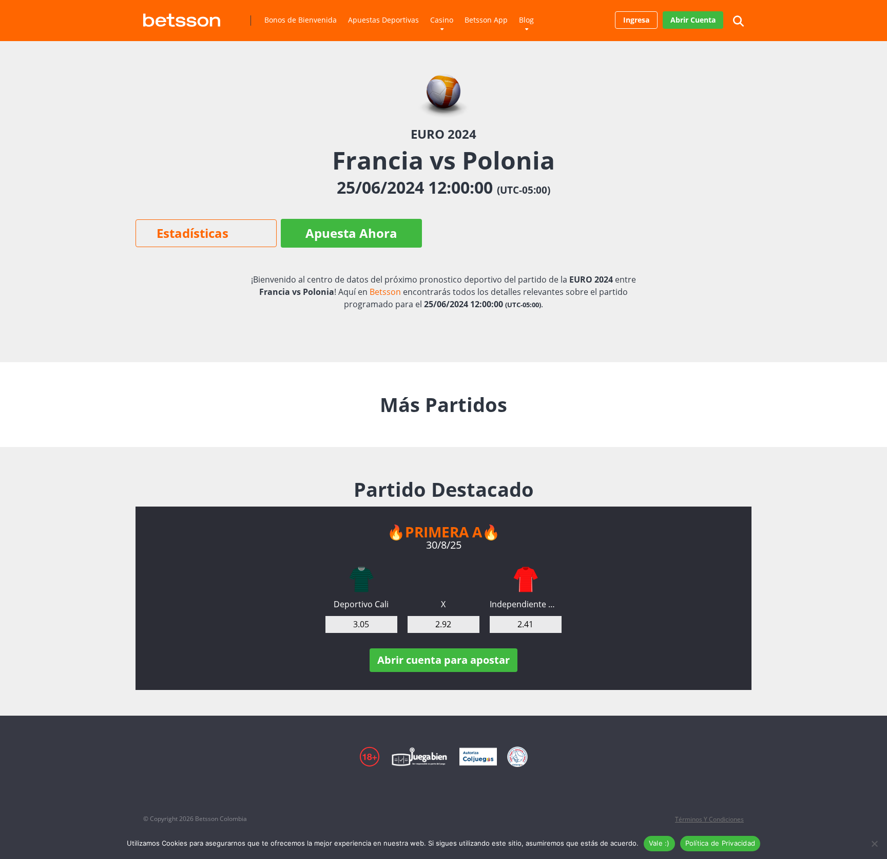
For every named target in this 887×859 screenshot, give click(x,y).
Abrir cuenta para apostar (443, 660)
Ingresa (636, 20)
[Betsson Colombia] (181, 16)
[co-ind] (525, 579)
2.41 (525, 624)
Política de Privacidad (720, 843)
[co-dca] (361, 579)
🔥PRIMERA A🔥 (443, 532)
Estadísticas (192, 233)
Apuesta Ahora (351, 233)
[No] (874, 843)
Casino (441, 20)
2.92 (443, 624)
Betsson (385, 291)
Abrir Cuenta (693, 20)
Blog (526, 20)
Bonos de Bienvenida (300, 20)
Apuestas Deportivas (383, 20)
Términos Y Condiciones (709, 819)
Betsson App (486, 20)
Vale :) (659, 843)
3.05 (361, 624)
